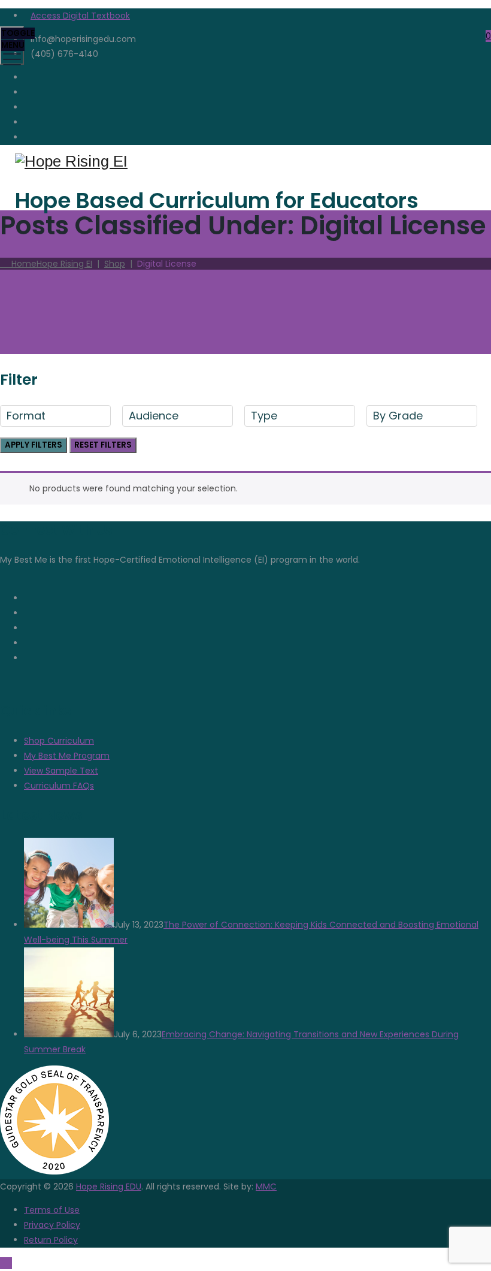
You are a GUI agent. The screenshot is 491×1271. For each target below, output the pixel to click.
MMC (266, 1186)
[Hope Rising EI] (244, 161)
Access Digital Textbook (80, 16)
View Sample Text (61, 771)
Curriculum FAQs (59, 786)
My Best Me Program (67, 756)
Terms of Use (52, 1210)
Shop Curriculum (59, 741)
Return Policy (51, 1240)
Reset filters (103, 445)
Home (49, 264)
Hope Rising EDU (108, 1186)
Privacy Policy (52, 1225)
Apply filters (33, 445)
